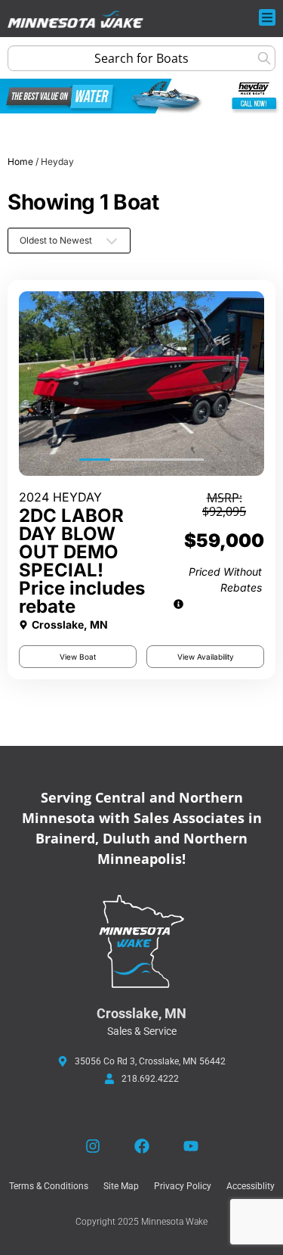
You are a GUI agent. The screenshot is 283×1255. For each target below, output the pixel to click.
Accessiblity (250, 1186)
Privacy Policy (182, 1186)
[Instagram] (92, 1146)
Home (20, 161)
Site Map (121, 1186)
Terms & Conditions (48, 1186)
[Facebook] (142, 1146)
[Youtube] (191, 1146)
